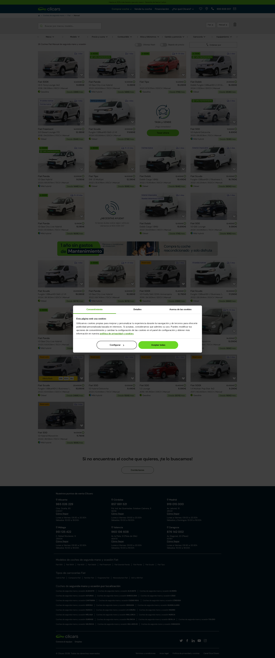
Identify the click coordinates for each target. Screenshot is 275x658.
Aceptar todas (158, 345)
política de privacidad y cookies (116, 333)
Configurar (115, 345)
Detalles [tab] (137, 309)
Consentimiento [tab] (95, 309)
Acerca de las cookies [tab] (180, 309)
